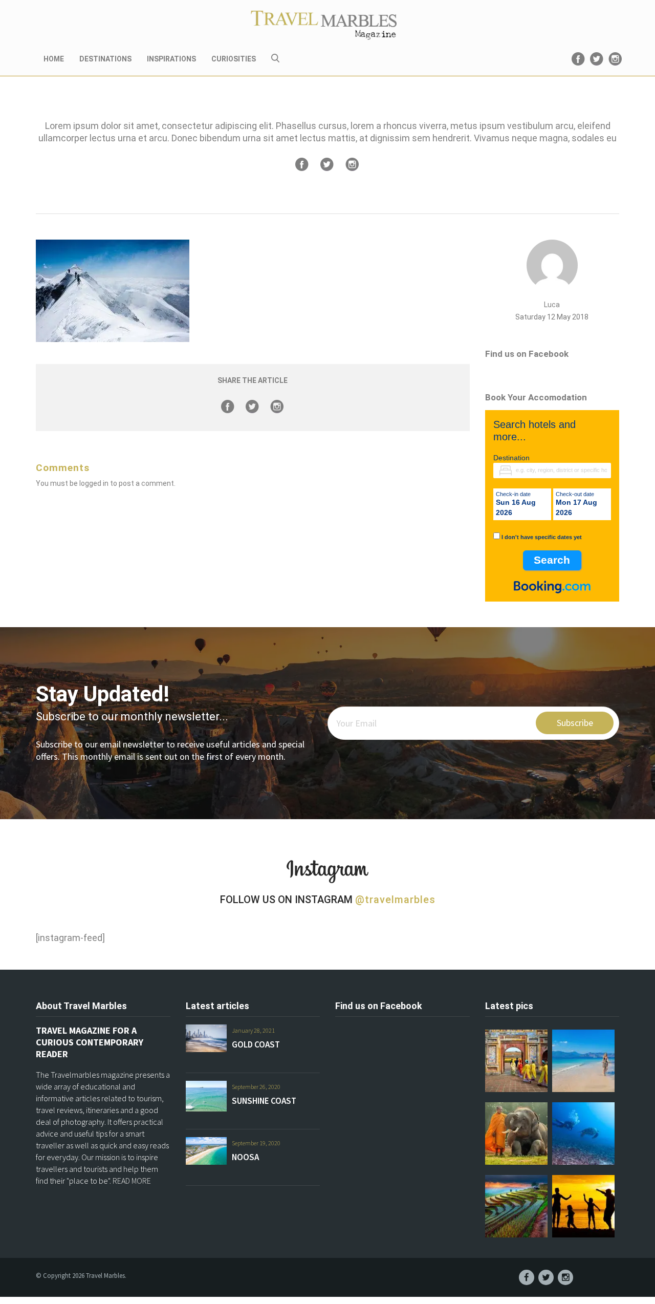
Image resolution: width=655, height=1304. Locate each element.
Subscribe (575, 723)
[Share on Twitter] (327, 164)
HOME (53, 59)
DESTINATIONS (105, 59)
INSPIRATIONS (171, 59)
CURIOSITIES (233, 59)
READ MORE (132, 1180)
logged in (93, 483)
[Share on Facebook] (302, 164)
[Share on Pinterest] (352, 164)
